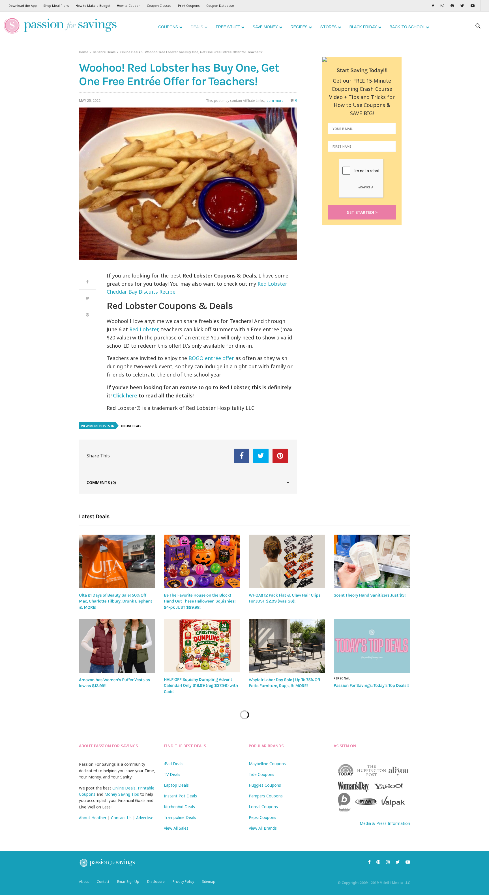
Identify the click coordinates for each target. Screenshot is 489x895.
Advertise (144, 817)
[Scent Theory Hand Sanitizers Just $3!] (372, 561)
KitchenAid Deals (179, 806)
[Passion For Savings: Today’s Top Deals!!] (372, 646)
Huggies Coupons (265, 785)
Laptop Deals (176, 785)
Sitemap (208, 881)
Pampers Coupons (266, 796)
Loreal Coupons (263, 806)
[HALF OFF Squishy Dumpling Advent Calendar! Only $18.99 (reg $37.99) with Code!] (202, 645)
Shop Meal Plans (56, 5)
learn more (275, 100)
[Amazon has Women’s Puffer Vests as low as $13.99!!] (117, 646)
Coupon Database (220, 5)
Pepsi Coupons (262, 817)
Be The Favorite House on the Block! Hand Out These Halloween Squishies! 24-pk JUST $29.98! (199, 601)
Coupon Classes (159, 5)
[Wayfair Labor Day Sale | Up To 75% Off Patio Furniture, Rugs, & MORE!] (287, 646)
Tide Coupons (261, 774)
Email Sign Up (128, 881)
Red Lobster (143, 329)
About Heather (92, 817)
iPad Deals (173, 763)
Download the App (22, 5)
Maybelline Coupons (267, 763)
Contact (103, 881)
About (84, 881)
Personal (342, 678)
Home (83, 52)
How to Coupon (128, 5)
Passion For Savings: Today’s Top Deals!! (371, 685)
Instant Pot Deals (180, 796)
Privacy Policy (183, 881)
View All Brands (263, 828)
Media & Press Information (385, 823)
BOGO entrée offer (211, 358)
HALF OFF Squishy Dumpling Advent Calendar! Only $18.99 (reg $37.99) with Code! (201, 685)
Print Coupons (189, 5)
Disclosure (156, 881)
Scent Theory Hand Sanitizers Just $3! (370, 595)
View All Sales (176, 828)
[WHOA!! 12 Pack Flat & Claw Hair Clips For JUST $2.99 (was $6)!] (287, 561)
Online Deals (130, 52)
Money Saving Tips (121, 794)
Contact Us (121, 817)
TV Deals (172, 774)
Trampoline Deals (180, 817)
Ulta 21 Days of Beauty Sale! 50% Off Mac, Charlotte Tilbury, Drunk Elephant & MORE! (115, 601)
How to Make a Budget (93, 5)
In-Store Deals (104, 52)
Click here (125, 395)
